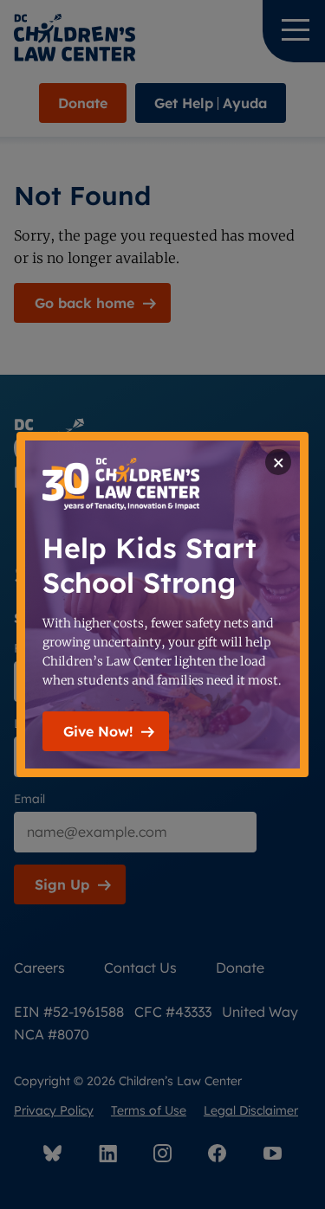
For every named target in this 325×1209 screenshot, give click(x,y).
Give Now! (98, 731)
